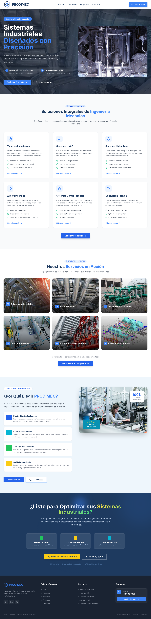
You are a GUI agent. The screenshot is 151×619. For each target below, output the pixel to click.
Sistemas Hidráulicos (86, 596)
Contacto (96, 4)
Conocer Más (12, 479)
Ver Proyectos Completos (74, 363)
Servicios (73, 4)
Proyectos (84, 4)
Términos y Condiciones (140, 614)
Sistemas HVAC (85, 593)
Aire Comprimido (85, 600)
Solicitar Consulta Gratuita (64, 556)
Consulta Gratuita (138, 4)
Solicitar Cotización (74, 236)
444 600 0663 (46, 82)
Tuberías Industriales (86, 589)
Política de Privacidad (123, 614)
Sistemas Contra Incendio (88, 604)
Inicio (45, 589)
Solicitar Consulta (15, 82)
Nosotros (61, 4)
